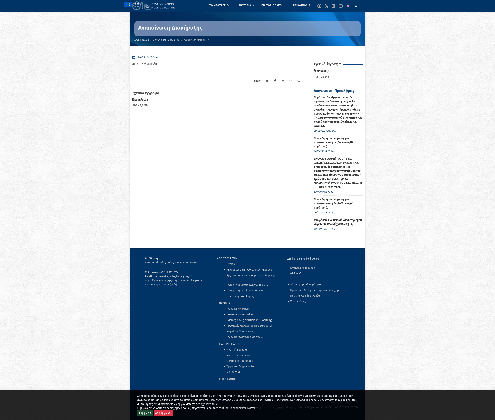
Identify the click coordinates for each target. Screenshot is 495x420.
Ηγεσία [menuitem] (230, 264)
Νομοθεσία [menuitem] (233, 372)
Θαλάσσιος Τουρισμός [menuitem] (239, 361)
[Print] (298, 81)
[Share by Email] (290, 81)
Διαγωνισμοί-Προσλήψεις (166, 40)
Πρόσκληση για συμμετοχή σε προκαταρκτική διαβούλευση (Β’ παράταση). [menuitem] (333, 142)
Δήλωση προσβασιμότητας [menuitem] (306, 284)
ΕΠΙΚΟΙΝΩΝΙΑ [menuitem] (227, 379)
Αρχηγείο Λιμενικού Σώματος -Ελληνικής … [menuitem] (250, 277)
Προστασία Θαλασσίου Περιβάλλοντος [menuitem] (249, 325)
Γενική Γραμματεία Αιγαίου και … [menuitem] (245, 290)
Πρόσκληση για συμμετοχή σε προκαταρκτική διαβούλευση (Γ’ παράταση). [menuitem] (333, 203)
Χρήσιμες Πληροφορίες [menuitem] (240, 366)
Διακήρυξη (141, 99)
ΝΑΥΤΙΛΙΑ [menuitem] (224, 303)
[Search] (356, 5)
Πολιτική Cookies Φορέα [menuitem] (305, 295)
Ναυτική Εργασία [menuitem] (236, 349)
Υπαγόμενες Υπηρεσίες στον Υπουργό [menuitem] (249, 269)
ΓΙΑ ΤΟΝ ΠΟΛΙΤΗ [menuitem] (229, 344)
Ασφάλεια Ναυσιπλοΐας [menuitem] (240, 331)
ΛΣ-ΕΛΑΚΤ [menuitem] (295, 273)
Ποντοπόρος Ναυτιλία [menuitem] (239, 314)
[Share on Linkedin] (283, 81)
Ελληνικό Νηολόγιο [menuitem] (237, 309)
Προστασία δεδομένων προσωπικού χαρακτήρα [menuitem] (318, 290)
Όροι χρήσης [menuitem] (298, 301)
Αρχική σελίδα (141, 40)
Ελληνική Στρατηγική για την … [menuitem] (244, 337)
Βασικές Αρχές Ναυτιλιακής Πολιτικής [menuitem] (249, 320)
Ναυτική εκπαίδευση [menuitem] (238, 355)
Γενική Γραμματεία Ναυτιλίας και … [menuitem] (247, 285)
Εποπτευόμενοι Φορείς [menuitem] (240, 296)
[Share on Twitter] (267, 81)
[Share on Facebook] (275, 81)
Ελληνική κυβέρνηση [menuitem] (302, 267)
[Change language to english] (348, 6)
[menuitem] (221, 5)
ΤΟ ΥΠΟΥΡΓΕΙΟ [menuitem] (228, 258)
